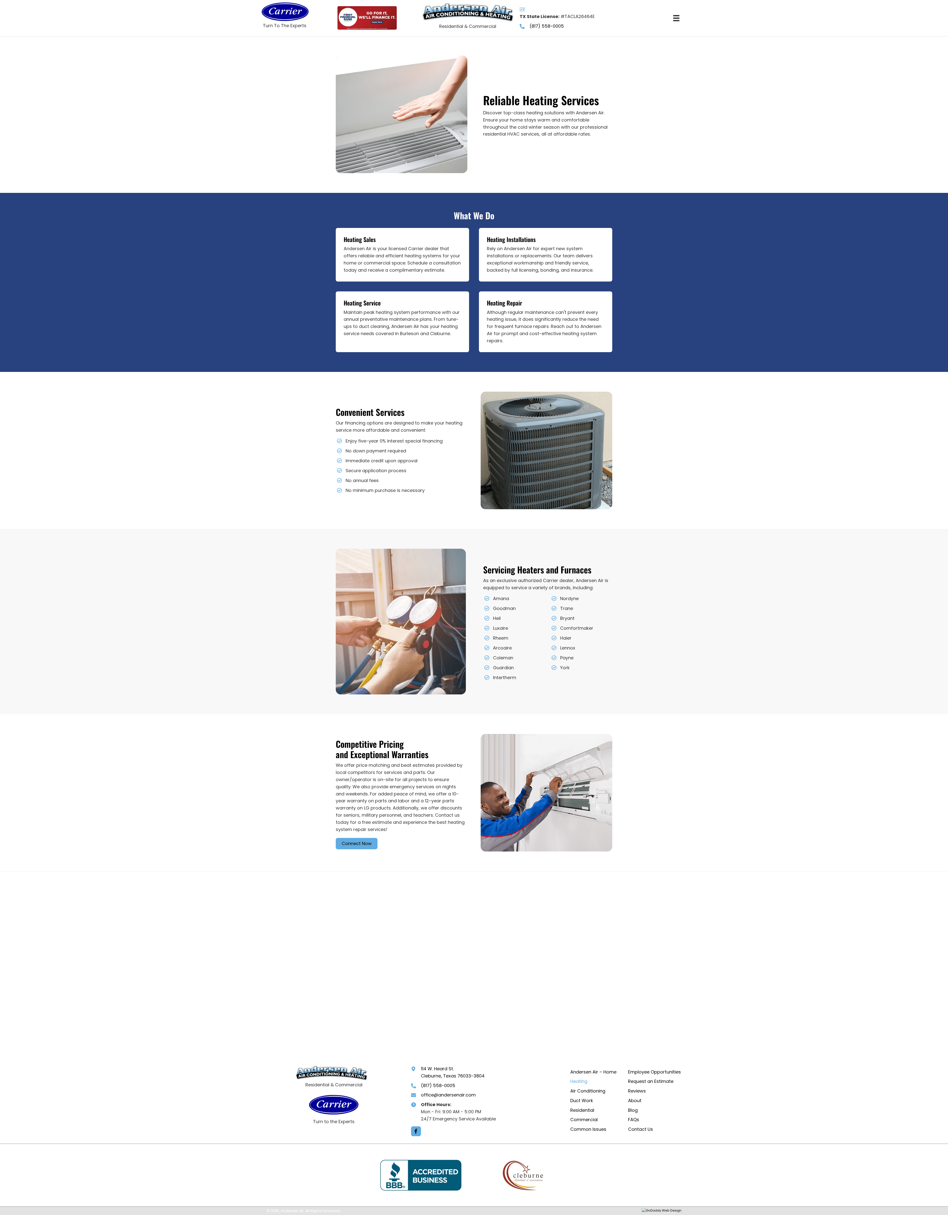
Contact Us (640, 1129)
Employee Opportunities (654, 1072)
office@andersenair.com (448, 1095)
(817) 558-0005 (547, 26)
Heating (578, 1081)
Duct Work (581, 1100)
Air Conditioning (587, 1091)
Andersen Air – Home (593, 1072)
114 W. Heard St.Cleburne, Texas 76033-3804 (453, 1072)
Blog (633, 1110)
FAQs (633, 1120)
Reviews (637, 1091)
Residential (582, 1110)
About (634, 1100)
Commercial (584, 1120)
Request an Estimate (650, 1081)
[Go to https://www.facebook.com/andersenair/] (416, 1131)
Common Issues (588, 1129)
